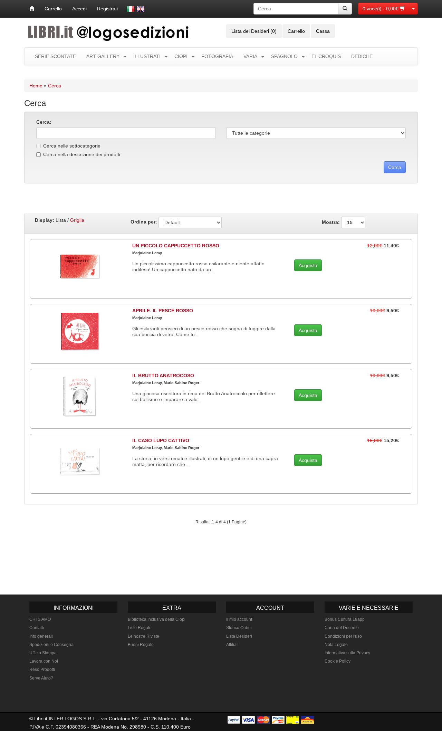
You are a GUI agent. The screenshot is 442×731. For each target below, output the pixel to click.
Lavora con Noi (43, 661)
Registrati (107, 8)
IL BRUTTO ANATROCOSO (163, 375)
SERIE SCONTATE (55, 56)
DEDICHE (362, 56)
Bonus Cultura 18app (345, 619)
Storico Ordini (239, 627)
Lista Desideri (239, 636)
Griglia (77, 220)
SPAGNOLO (284, 56)
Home (35, 85)
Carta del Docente (342, 627)
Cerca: (43, 122)
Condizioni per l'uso (343, 636)
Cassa (323, 31)
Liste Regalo (140, 627)
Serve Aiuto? (41, 678)
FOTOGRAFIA (217, 56)
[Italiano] (130, 9)
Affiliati (232, 644)
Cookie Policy (337, 661)
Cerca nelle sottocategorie (71, 146)
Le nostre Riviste (143, 636)
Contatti (36, 627)
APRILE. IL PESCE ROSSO (162, 310)
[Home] (31, 8)
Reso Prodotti (42, 669)
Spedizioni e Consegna (51, 644)
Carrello (53, 8)
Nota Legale (336, 644)
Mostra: (331, 222)
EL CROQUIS (326, 56)
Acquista (308, 265)
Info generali (41, 636)
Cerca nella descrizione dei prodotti (81, 154)
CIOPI (181, 56)
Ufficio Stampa (43, 653)
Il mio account (239, 619)
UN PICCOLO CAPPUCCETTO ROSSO (175, 245)
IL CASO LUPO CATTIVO (160, 440)
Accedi (79, 8)
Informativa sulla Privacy (347, 653)
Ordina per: (144, 222)
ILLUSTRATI (147, 56)
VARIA (250, 56)
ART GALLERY (102, 56)
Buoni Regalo (141, 644)
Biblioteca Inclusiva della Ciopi (156, 619)
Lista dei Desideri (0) (254, 31)
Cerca (54, 85)
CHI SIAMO (40, 619)
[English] (140, 9)
